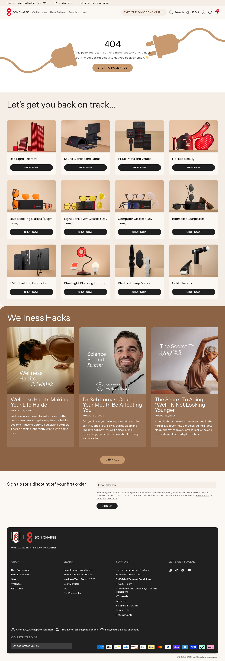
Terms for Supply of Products (132, 570)
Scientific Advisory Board (78, 570)
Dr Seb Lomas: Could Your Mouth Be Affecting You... (112, 405)
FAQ (66, 588)
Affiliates (121, 601)
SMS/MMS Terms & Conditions (133, 579)
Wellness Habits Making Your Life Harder (40, 402)
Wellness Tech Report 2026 (79, 579)
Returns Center (124, 614)
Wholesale (122, 596)
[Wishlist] (210, 12)
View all (112, 459)
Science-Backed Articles (78, 574)
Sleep (14, 579)
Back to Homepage (112, 67)
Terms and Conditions (107, 498)
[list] (112, 209)
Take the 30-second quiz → (144, 12)
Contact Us (122, 610)
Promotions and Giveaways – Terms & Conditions (137, 590)
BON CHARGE (192, 657)
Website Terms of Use (128, 574)
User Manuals (71, 583)
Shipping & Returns (127, 605)
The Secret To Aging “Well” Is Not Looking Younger (180, 405)
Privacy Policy (202, 495)
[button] (40, 12)
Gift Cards (17, 588)
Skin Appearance (21, 570)
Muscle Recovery (21, 574)
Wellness (16, 583)
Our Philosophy (72, 593)
